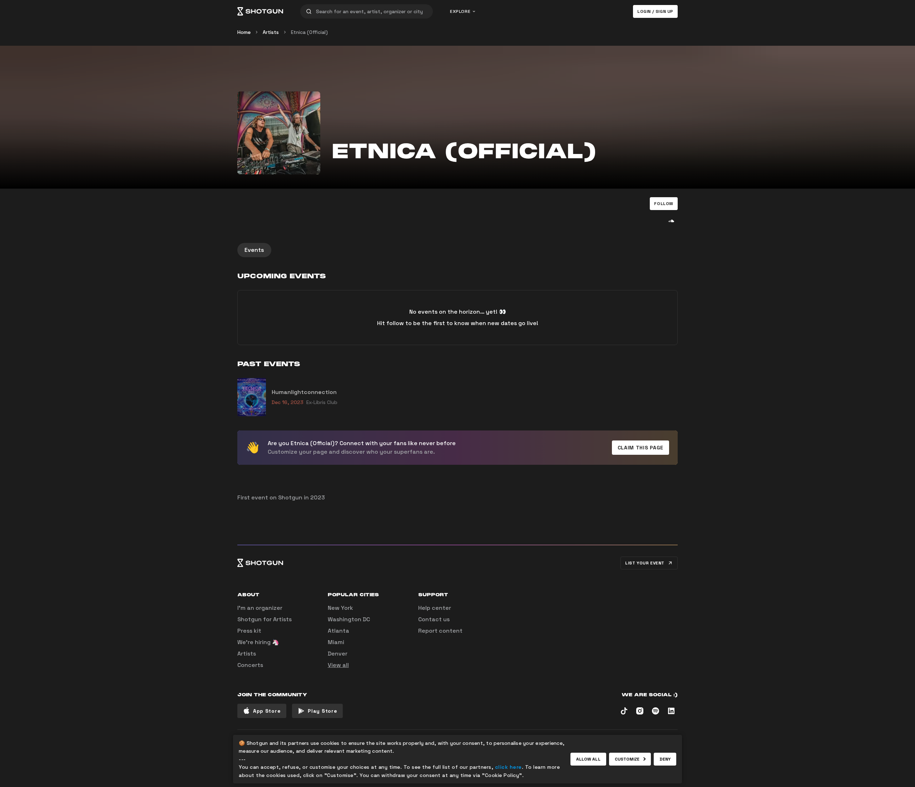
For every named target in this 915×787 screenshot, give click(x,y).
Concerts (250, 665)
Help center (434, 608)
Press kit (249, 630)
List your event (644, 563)
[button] (664, 203)
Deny (665, 759)
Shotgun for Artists (264, 619)
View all (338, 665)
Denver (337, 653)
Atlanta (338, 630)
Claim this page (641, 447)
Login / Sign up (655, 11)
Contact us (434, 619)
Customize (627, 759)
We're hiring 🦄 (258, 642)
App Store (267, 711)
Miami (336, 642)
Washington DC (349, 619)
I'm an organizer (259, 608)
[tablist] (457, 250)
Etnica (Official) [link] (309, 32)
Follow (663, 203)
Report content (440, 630)
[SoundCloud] (671, 220)
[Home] (260, 11)
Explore (460, 11)
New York (340, 608)
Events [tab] (254, 250)
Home (244, 32)
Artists (271, 32)
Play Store (322, 711)
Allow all (588, 759)
